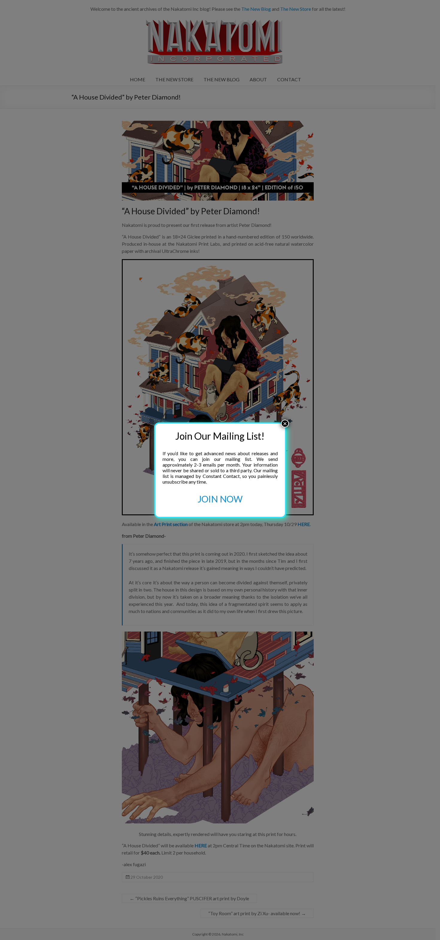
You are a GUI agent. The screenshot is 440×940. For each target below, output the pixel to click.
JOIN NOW (220, 498)
